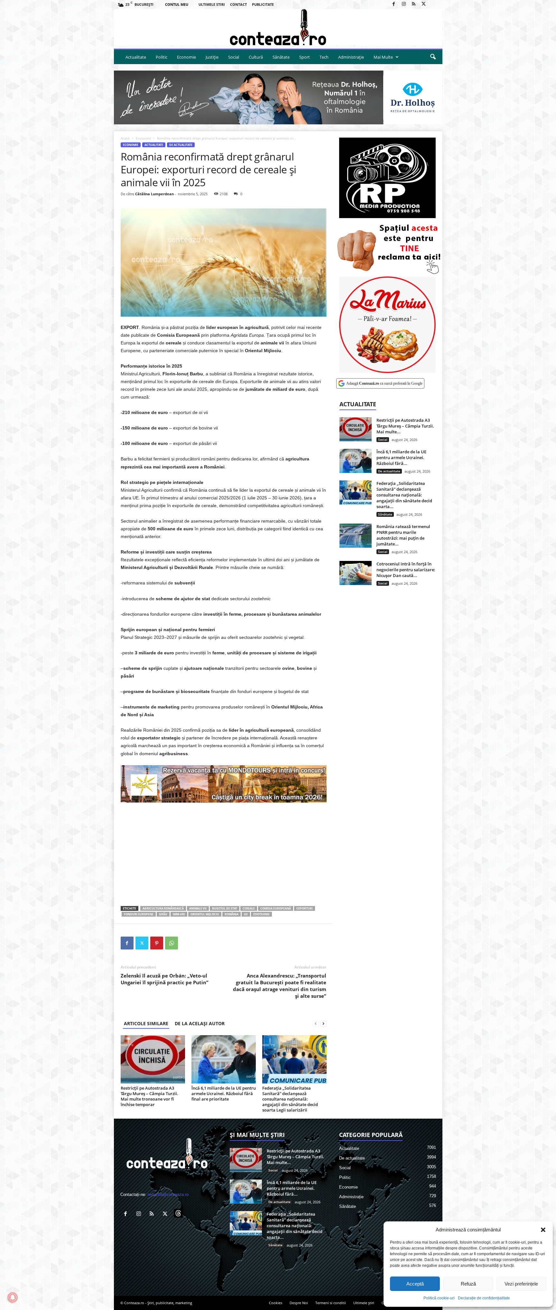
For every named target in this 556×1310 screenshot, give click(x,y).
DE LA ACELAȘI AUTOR (200, 1023)
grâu (163, 914)
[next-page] (323, 1023)
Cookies (275, 1302)
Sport (304, 57)
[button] (543, 1230)
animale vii (198, 908)
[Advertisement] (224, 854)
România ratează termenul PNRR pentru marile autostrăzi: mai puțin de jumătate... (403, 535)
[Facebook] (394, 4)
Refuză (468, 1283)
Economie (186, 57)
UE (246, 914)
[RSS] (414, 4)
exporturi (304, 908)
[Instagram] (404, 4)
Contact (238, 4)
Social (233, 57)
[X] (424, 4)
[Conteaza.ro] (278, 27)
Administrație (351, 57)
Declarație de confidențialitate (484, 1298)
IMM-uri (179, 914)
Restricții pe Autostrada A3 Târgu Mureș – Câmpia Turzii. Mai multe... (405, 426)
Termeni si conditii (330, 1302)
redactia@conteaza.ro (168, 1194)
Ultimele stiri (212, 4)
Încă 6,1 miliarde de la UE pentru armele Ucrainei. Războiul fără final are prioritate (223, 1093)
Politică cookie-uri (439, 1298)
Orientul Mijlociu (204, 914)
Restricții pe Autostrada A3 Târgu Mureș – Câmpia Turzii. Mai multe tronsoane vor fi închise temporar (149, 1096)
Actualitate (135, 57)
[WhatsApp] (171, 943)
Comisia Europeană (275, 908)
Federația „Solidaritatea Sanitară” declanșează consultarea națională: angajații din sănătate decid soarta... (404, 494)
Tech (324, 57)
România (231, 914)
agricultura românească (163, 908)
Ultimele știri (363, 1302)
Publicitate (263, 4)
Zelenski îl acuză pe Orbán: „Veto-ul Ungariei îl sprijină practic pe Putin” (164, 979)
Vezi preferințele (521, 1283)
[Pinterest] (156, 943)
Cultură (256, 57)
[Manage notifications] (12, 1297)
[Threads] (434, 4)
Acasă (125, 138)
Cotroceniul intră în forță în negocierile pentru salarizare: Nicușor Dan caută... (405, 569)
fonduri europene (138, 914)
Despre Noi (299, 1302)
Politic (161, 57)
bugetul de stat (224, 908)
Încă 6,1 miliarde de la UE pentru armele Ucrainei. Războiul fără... (401, 457)
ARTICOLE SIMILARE (146, 1023)
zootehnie (261, 914)
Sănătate (281, 57)
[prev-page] (315, 1023)
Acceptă (415, 1283)
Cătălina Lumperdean (154, 193)
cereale (249, 908)
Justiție (212, 57)
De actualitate (180, 145)
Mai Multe (383, 57)
